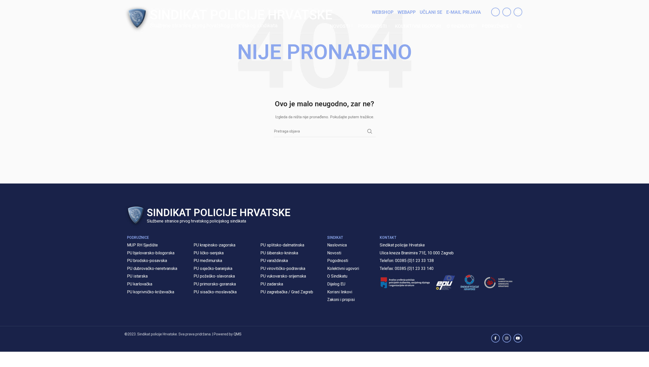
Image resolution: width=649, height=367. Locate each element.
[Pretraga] (520, 26)
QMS (237, 334)
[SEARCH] (370, 131)
